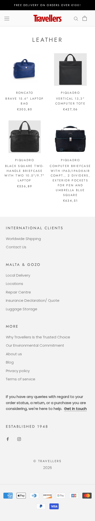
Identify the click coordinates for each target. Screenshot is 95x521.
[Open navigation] (6, 18)
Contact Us (16, 247)
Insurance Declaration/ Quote (32, 300)
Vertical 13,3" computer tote (70, 101)
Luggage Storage (21, 309)
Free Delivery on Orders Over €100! (47, 5)
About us (14, 353)
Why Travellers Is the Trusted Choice (38, 337)
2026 (47, 467)
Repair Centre (18, 292)
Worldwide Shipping (23, 238)
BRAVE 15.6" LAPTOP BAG (24, 101)
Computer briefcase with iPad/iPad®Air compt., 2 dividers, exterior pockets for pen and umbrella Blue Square (70, 180)
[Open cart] (85, 18)
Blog (10, 362)
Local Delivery (18, 275)
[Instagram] (19, 439)
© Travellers (47, 461)
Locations (14, 283)
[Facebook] (8, 439)
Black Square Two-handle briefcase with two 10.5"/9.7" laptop (24, 173)
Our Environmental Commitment (35, 345)
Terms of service (20, 379)
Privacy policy (18, 370)
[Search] (76, 18)
